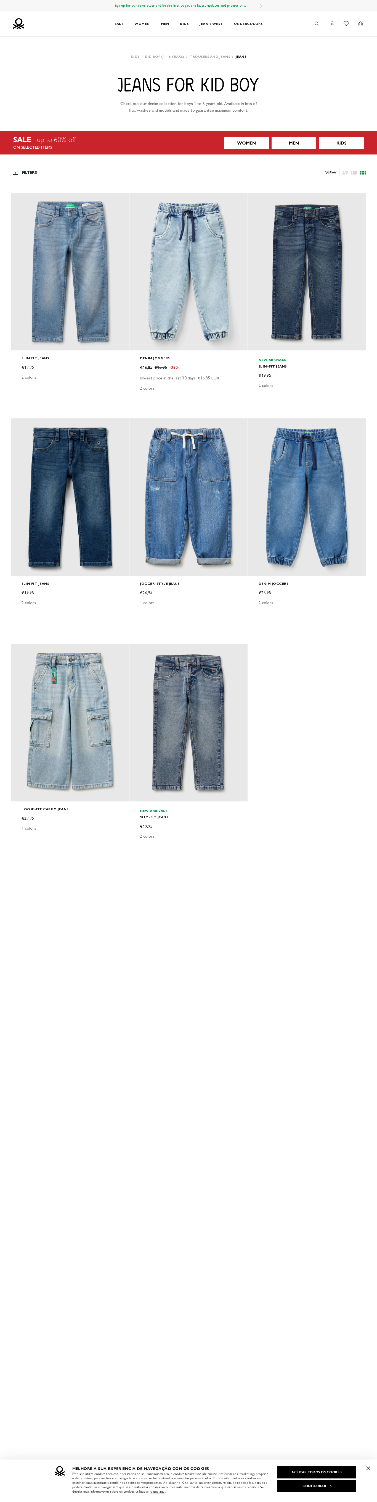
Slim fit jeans (35, 358)
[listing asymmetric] (345, 173)
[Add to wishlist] (20, 200)
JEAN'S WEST (211, 24)
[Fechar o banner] (368, 1468)
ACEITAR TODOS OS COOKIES (316, 1472)
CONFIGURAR (314, 1486)
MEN (165, 24)
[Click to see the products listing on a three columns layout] (363, 173)
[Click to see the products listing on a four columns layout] (354, 173)
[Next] (261, 5)
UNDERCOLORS (248, 24)
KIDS (184, 24)
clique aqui (158, 1491)
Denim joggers (155, 358)
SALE (119, 24)
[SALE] (188, 142)
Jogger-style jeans (159, 583)
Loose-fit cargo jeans (45, 809)
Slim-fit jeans (273, 366)
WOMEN (142, 24)
